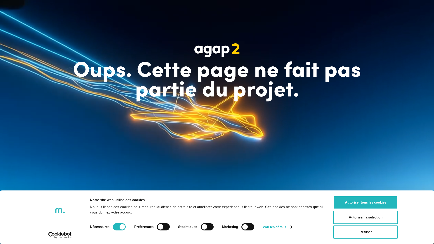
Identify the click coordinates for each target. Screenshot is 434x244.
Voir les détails (274, 227)
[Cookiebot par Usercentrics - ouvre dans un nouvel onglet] (60, 235)
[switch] (163, 226)
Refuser (365, 232)
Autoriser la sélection (365, 217)
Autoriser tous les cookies (365, 202)
